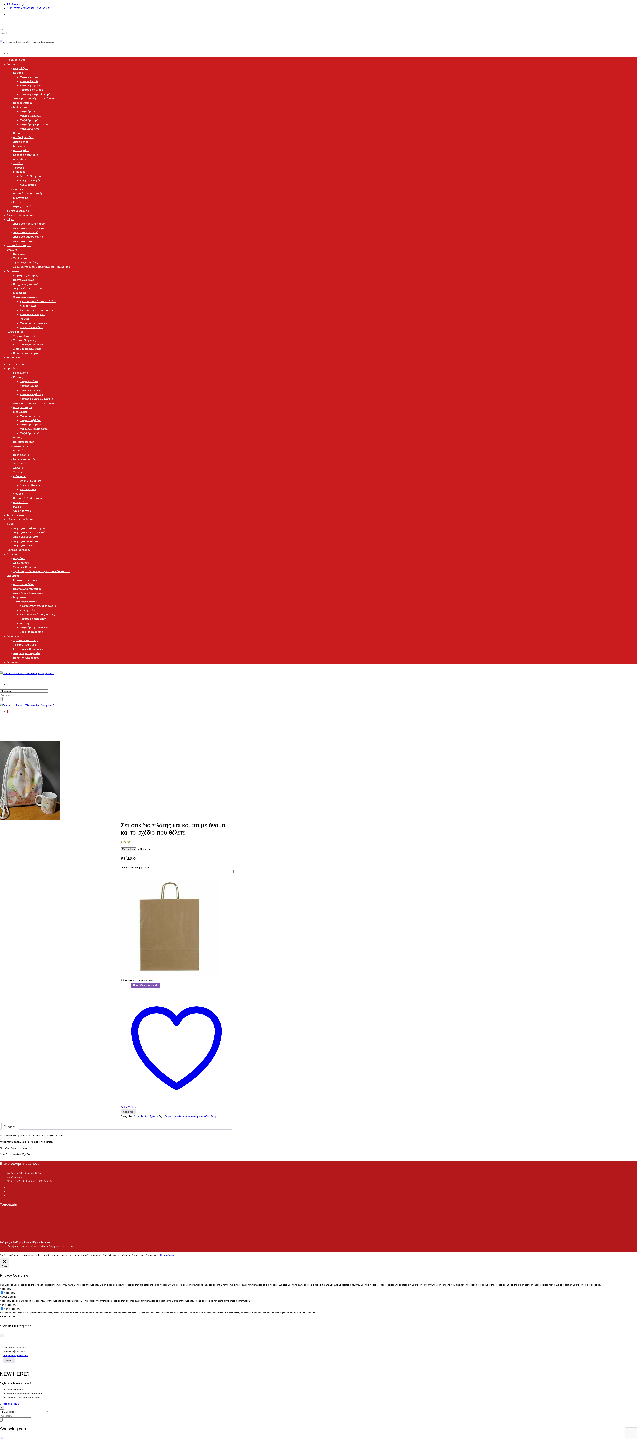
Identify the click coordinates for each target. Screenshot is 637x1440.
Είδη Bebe (19, 171)
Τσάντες (18, 167)
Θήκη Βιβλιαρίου (30, 176)
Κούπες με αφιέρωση (33, 314)
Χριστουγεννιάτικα (25, 297)
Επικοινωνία (14, 357)
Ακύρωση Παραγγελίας (27, 348)
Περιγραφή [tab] (10, 1126)
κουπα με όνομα (191, 1116)
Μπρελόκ (19, 146)
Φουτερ (18, 189)
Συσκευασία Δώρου (139, 980)
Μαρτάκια (19, 292)
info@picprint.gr (15, 4)
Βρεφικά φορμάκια (31, 327)
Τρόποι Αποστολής (25, 336)
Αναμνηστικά (28, 184)
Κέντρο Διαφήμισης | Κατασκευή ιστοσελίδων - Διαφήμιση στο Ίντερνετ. (37, 1246)
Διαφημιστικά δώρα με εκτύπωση (34, 98)
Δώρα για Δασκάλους (20, 215)
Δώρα (10, 219)
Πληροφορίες (15, 331)
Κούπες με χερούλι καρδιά (36, 94)
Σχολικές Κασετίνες (25, 262)
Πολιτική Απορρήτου (26, 353)
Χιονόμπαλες (28, 305)
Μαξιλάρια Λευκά (30, 111)
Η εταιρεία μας (16, 59)
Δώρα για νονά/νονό (25, 232)
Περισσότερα (167, 1255)
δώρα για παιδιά (173, 1116)
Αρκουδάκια (20, 159)
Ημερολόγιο (20, 68)
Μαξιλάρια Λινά (29, 128)
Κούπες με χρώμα (31, 85)
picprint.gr (24, 1242)
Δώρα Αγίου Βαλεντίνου (28, 288)
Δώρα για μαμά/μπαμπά (28, 236)
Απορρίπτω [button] (152, 1255)
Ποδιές (17, 133)
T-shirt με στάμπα (18, 210)
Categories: (127, 1116)
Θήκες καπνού (22, 206)
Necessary (9, 1292)
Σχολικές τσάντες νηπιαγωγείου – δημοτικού (41, 266)
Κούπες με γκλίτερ (31, 89)
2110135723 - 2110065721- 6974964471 (28, 8)
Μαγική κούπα (29, 77)
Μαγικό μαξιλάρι (30, 115)
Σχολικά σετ (21, 258)
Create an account (9, 1403)
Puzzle (17, 202)
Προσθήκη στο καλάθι (145, 985)
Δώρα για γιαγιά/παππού (29, 228)
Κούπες (18, 72)
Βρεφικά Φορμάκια (31, 180)
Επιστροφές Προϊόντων (28, 344)
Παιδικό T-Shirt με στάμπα (29, 193)
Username (8, 1347)
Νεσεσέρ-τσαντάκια (25, 154)
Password (8, 1351)
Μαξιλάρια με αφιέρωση (35, 323)
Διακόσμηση (21, 141)
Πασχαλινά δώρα (23, 279)
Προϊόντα (13, 64)
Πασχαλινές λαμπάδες (27, 284)
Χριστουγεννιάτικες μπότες (37, 310)
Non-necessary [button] (8, 1304)
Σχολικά (12, 249)
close (2, 1438)
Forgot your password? (15, 1355)
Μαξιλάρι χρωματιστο (34, 124)
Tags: (161, 1116)
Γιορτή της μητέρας (25, 275)
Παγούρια (19, 253)
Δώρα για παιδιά (24, 241)
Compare (128, 1111)
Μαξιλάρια (20, 107)
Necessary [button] (5, 1288)
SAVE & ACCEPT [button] (9, 1316)
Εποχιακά (13, 271)
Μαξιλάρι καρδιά (30, 120)
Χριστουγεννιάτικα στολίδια (38, 301)
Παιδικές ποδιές (23, 137)
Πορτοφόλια (21, 150)
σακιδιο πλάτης (209, 1116)
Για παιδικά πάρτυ (19, 245)
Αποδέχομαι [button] (138, 1255)
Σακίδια (18, 163)
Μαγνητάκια (20, 197)
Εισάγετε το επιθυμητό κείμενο (136, 867)
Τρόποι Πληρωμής (24, 340)
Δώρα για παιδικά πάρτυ (29, 223)
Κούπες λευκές (29, 81)
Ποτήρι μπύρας (22, 102)
